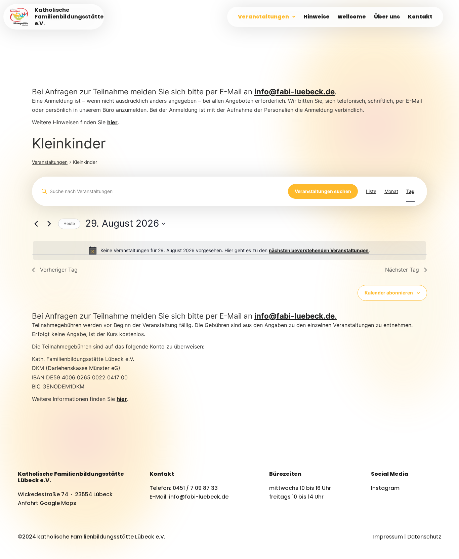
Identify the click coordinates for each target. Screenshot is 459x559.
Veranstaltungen (263, 16)
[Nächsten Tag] (49, 224)
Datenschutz (424, 537)
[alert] (229, 250)
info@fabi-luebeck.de (294, 91)
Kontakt (420, 16)
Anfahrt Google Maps (47, 503)
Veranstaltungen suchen (323, 191)
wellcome (352, 16)
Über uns (387, 16)
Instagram (385, 488)
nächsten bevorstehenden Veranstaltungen (319, 250)
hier (122, 398)
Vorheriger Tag (59, 269)
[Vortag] (36, 224)
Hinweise (316, 16)
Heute (69, 223)
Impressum (388, 537)
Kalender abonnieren (389, 292)
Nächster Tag (402, 269)
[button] (266, 16)
